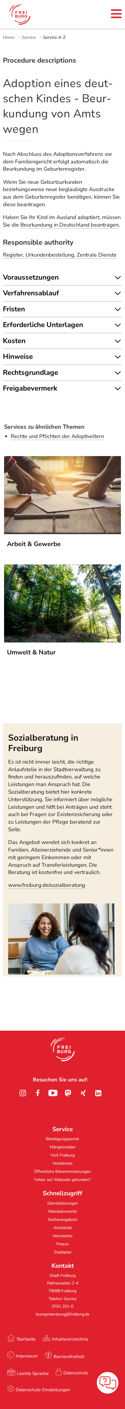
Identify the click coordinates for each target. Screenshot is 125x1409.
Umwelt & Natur (31, 652)
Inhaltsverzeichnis (70, 1339)
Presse (62, 1244)
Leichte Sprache (33, 1373)
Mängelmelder (63, 1147)
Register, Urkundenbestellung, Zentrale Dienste (60, 255)
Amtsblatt (62, 1227)
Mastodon (68, 1093)
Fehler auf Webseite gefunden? (62, 1179)
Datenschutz (75, 1373)
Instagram (22, 1093)
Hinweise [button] (18, 356)
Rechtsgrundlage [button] (30, 372)
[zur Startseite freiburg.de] (28, 14)
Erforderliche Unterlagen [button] (43, 324)
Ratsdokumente (62, 1211)
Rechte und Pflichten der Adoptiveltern (57, 436)
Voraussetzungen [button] (31, 277)
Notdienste (62, 1163)
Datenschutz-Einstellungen (43, 1390)
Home (9, 37)
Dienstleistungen (62, 1203)
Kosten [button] (14, 340)
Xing (83, 1093)
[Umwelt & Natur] (62, 641)
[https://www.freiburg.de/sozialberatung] (61, 973)
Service (29, 37)
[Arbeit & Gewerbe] (62, 532)
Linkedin (98, 1093)
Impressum (27, 1356)
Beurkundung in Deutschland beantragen (69, 225)
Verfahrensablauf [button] (31, 293)
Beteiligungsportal (62, 1139)
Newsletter (63, 1236)
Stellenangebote (62, 1219)
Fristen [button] (14, 309)
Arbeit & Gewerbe (34, 544)
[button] (62, 1050)
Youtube (53, 1093)
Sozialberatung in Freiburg (43, 743)
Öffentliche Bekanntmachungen (62, 1171)
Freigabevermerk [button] (30, 388)
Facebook (37, 1093)
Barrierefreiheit (68, 1356)
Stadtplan (63, 1252)
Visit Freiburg (62, 1155)
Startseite (26, 1339)
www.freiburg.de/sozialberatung (46, 885)
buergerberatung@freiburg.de (62, 1314)
